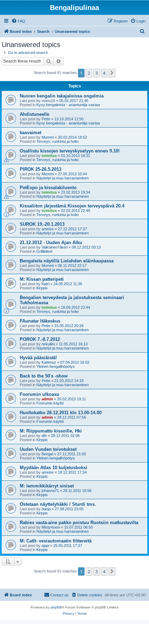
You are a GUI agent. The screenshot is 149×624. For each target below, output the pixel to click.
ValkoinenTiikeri (55, 247)
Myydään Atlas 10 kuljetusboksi (53, 467)
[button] (111, 73)
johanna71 (50, 490)
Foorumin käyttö (50, 403)
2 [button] (89, 73)
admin (47, 399)
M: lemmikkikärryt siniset (47, 485)
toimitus (49, 155)
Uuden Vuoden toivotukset (48, 449)
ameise (48, 229)
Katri (45, 284)
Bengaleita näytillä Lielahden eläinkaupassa (67, 260)
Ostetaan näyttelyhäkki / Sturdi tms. (58, 504)
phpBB (56, 607)
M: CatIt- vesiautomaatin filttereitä (55, 540)
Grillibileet (44, 251)
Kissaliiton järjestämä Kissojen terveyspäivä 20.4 (72, 205)
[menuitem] (18, 21)
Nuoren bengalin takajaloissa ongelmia (62, 96)
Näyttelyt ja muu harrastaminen (62, 178)
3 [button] (96, 73)
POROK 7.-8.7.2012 (40, 339)
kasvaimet (30, 132)
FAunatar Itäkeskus (40, 321)
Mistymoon (51, 527)
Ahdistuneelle (34, 114)
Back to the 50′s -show (44, 376)
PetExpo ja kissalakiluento (48, 187)
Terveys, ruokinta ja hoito (57, 141)
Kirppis (42, 288)
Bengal (47, 454)
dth (44, 436)
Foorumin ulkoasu (39, 394)
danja (46, 509)
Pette (46, 119)
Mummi (48, 137)
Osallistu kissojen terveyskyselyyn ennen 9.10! (70, 150)
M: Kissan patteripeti (42, 279)
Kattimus (49, 362)
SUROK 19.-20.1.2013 (42, 224)
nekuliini (48, 344)
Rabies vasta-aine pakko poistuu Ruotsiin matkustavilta (79, 522)
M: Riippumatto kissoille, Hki (51, 431)
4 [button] (104, 73)
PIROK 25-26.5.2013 (40, 169)
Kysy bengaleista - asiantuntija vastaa (68, 105)
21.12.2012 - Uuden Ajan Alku (51, 242)
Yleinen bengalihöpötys (55, 366)
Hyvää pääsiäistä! (38, 357)
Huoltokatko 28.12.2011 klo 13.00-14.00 (61, 412)
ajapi (45, 545)
